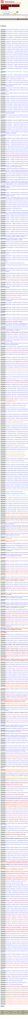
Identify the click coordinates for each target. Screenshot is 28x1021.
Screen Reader (7, 5)
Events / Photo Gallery (2, 1012)
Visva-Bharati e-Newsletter (19, 19)
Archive (2, 1006)
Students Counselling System (23, 1012)
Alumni (6, 1012)
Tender (14, 1012)
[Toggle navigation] (25, 17)
